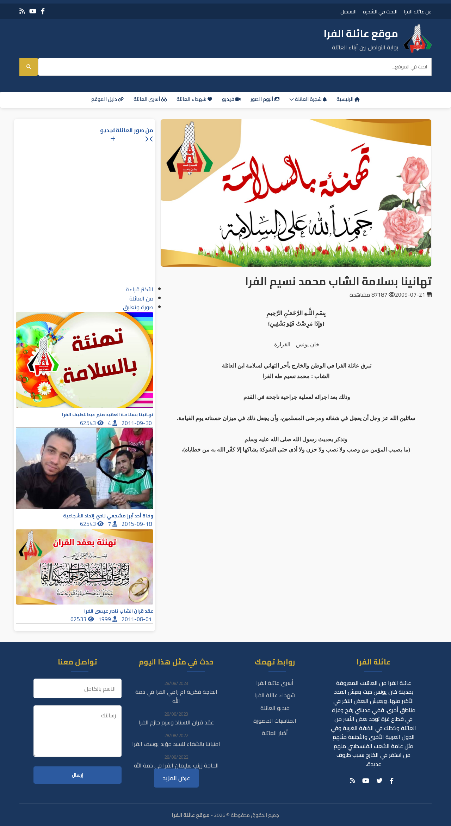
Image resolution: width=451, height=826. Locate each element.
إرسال (77, 775)
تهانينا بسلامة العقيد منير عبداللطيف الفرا (107, 414)
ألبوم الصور (262, 99)
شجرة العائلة (308, 99)
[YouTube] (32, 11)
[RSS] (22, 11)
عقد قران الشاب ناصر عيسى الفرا (118, 611)
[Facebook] (43, 11)
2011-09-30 (137, 423)
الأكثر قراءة (139, 289)
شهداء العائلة (192, 99)
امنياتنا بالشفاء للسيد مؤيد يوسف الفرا (176, 744)
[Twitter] (379, 781)
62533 (79, 619)
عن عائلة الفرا (418, 11)
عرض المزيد (176, 778)
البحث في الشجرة (380, 11)
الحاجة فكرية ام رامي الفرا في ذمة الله (176, 696)
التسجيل (348, 11)
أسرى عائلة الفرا (275, 683)
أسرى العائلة (147, 99)
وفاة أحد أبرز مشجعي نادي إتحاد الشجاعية (108, 515)
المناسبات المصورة (274, 720)
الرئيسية (345, 99)
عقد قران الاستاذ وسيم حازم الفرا (176, 722)
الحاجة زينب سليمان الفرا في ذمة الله (176, 765)
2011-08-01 (137, 619)
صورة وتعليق (138, 307)
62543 (88, 423)
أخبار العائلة (275, 733)
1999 (105, 619)
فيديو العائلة (275, 708)
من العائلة (141, 298)
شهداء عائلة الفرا (274, 695)
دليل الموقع (104, 99)
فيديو (228, 99)
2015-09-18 (137, 523)
